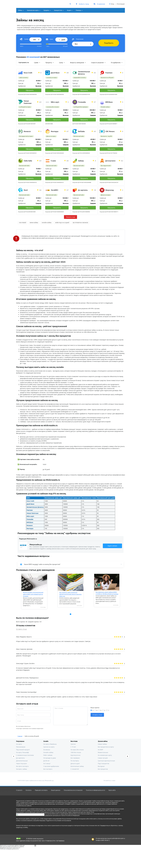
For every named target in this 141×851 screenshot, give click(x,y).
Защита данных (55, 790)
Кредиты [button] (46, 10)
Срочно (73, 744)
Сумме (36, 62)
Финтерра (30, 528)
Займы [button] (20, 10)
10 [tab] (78, 774)
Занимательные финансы (35, 507)
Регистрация (121, 4)
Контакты (28, 790)
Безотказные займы (77, 766)
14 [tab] (89, 774)
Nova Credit (30, 501)
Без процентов (103, 769)
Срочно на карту (48, 747)
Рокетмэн (30, 510)
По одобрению (116, 62)
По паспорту (75, 761)
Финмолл (30, 525)
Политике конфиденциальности (9, 849)
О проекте (19, 790)
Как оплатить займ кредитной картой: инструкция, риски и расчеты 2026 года (70, 594)
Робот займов (47, 755)
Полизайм (30, 519)
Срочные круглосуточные (106, 761)
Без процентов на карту (106, 747)
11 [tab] (81, 774)
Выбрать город (84, 4)
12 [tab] (83, 774)
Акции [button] (69, 10)
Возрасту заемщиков (77, 62)
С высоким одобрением (51, 766)
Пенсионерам (20, 747)
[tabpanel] (34, 591)
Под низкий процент (23, 750)
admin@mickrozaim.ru (118, 838)
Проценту (48, 62)
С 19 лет (73, 747)
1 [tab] (52, 774)
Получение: (80, 39)
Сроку (61, 62)
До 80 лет (46, 761)
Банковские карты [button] (33, 10)
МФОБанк (30, 522)
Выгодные (101, 766)
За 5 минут (46, 763)
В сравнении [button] (99, 4)
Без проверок (75, 758)
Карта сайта (111, 790)
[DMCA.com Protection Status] (21, 838)
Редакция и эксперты (41, 790)
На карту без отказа (77, 750)
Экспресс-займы (21, 769)
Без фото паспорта (22, 766)
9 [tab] (75, 774)
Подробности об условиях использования (58, 820)
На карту (19, 744)
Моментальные (103, 752)
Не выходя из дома (49, 758)
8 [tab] (72, 774)
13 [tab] (86, 774)
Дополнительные (22, 761)
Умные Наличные (32, 513)
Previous (14, 756)
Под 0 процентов (103, 763)
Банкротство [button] (58, 10)
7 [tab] (69, 774)
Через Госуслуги (21, 763)
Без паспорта (47, 769)
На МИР (100, 750)
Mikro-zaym (30, 516)
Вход (112, 4)
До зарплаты (20, 758)
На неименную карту (105, 755)
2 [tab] (55, 774)
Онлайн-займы (48, 752)
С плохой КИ (75, 769)
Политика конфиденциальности (95, 790)
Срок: (51, 39)
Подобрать (108, 43)
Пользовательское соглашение (73, 790)
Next (127, 756)
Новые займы (102, 744)
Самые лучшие (103, 758)
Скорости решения (97, 62)
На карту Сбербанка (50, 744)
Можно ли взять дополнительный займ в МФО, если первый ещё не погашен (33, 594)
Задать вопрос (112, 546)
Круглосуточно (75, 755)
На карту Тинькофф (22, 752)
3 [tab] (58, 774)
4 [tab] (60, 774)
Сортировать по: (24, 62)
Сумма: (26, 39)
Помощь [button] (78, 10)
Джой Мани (30, 504)
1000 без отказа (76, 752)
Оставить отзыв (21, 629)
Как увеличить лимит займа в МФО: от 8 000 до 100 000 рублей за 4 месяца (107, 593)
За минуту (46, 750)
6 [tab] (66, 774)
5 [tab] (63, 774)
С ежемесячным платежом (25, 755)
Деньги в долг (75, 763)
